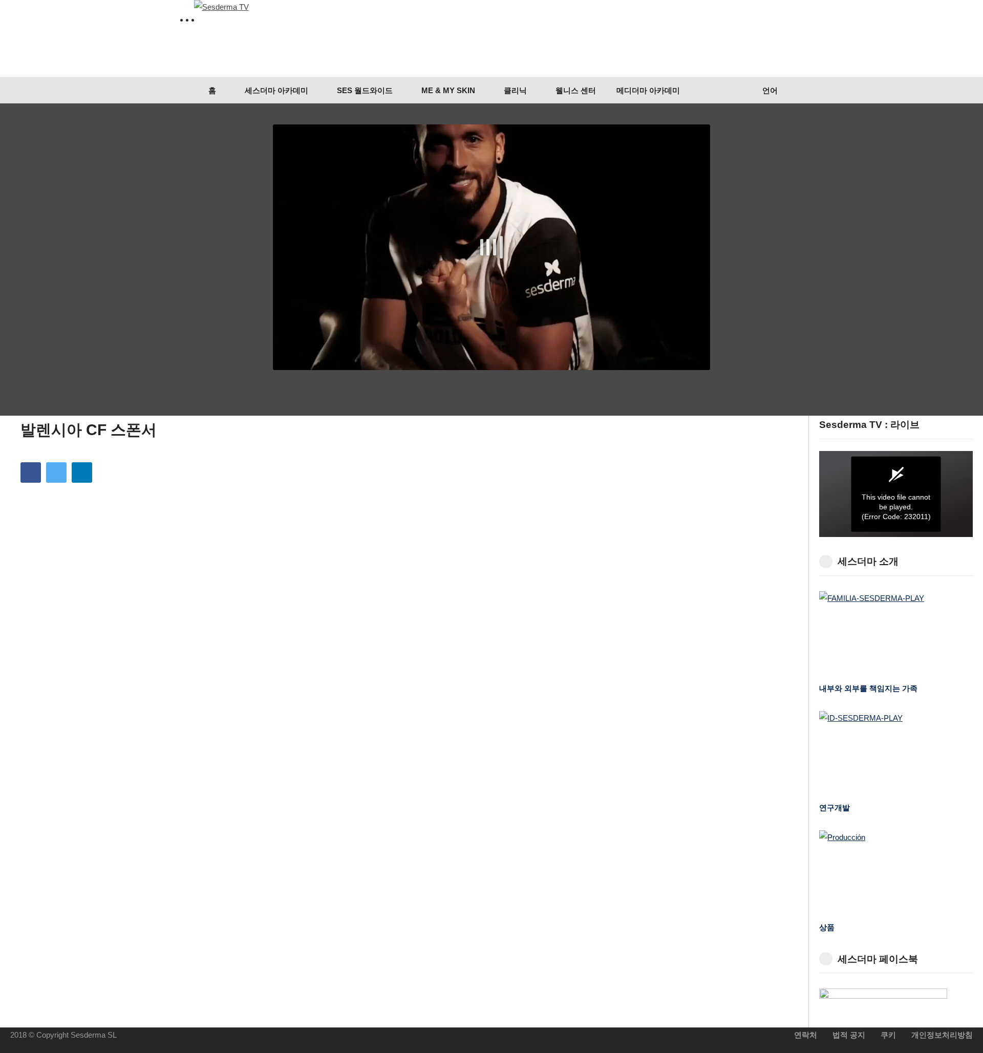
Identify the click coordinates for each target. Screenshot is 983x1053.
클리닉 (514, 90)
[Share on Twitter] (56, 472)
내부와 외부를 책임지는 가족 (868, 688)
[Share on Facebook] (30, 472)
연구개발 (834, 807)
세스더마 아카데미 (275, 90)
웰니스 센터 (574, 90)
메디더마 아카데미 (648, 90)
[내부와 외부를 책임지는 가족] (896, 634)
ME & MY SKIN (447, 90)
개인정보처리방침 (942, 1034)
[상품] (896, 873)
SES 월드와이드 (364, 90)
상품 (827, 927)
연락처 (805, 1034)
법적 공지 (848, 1034)
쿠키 (888, 1034)
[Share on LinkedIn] (82, 472)
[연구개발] (896, 754)
